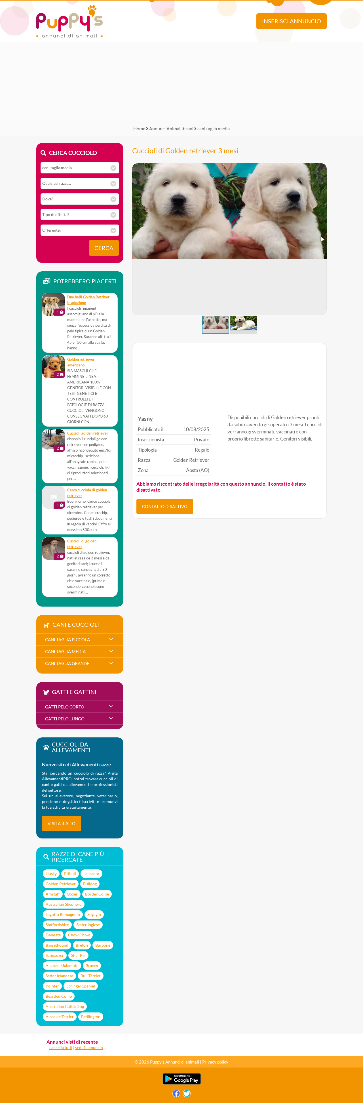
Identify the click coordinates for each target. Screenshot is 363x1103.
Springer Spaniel (80, 986)
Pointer (52, 986)
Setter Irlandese (59, 975)
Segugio (94, 914)
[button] (322, 239)
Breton (82, 945)
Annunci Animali (165, 128)
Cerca (103, 248)
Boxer (72, 894)
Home (139, 128)
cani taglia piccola (67, 639)
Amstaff (53, 894)
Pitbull (70, 873)
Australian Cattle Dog (65, 1006)
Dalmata (53, 934)
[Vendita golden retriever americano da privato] (53, 366)
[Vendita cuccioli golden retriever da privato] (53, 440)
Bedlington (90, 1016)
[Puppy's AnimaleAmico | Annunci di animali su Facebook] (176, 1095)
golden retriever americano (80, 362)
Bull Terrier (91, 975)
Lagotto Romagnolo (63, 914)
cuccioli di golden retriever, (81, 544)
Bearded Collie (59, 996)
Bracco (92, 965)
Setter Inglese (88, 924)
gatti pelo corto (64, 706)
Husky (51, 873)
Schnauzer (55, 955)
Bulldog (90, 883)
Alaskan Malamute (62, 965)
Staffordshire (57, 924)
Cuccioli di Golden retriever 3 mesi (185, 150)
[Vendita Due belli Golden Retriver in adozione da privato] (53, 304)
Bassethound (57, 945)
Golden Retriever (61, 883)
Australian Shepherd (64, 904)
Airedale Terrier (60, 1016)
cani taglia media (213, 128)
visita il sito (61, 823)
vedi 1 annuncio (89, 1047)
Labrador (91, 873)
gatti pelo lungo (65, 718)
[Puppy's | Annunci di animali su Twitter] (187, 1095)
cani (189, 128)
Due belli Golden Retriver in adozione (88, 300)
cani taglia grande (67, 663)
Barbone (102, 945)
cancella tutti (60, 1047)
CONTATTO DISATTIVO (164, 506)
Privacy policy (215, 1061)
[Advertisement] (181, 81)
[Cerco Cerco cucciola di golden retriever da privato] (53, 497)
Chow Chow (79, 934)
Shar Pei (78, 955)
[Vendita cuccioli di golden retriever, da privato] (53, 548)
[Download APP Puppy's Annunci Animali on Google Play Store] (181, 1083)
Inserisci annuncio (291, 21)
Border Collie (97, 894)
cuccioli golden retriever (87, 433)
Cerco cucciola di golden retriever (87, 493)
